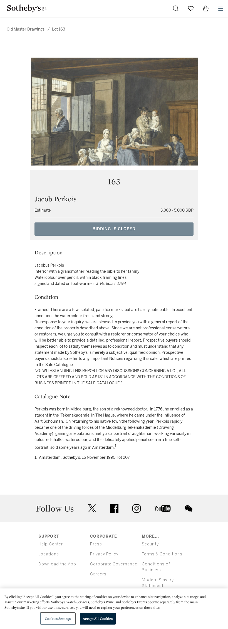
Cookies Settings (58, 618)
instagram (136, 508)
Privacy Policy (104, 554)
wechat (188, 508)
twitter (92, 508)
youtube (163, 508)
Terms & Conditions (162, 554)
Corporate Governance (113, 564)
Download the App (57, 564)
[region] (114, 608)
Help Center (50, 544)
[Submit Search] (176, 8)
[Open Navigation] (221, 8)
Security (150, 544)
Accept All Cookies (97, 618)
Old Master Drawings (25, 29)
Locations (48, 554)
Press (96, 544)
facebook (114, 508)
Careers (98, 574)
